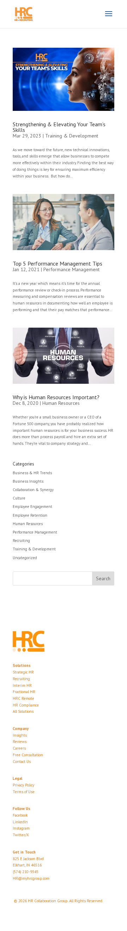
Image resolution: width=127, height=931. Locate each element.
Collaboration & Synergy (33, 489)
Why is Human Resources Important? (56, 397)
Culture (19, 498)
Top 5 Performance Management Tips (57, 263)
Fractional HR (24, 691)
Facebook (20, 815)
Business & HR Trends (32, 472)
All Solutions (23, 711)
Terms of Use (24, 791)
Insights (20, 735)
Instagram (21, 828)
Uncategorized (25, 557)
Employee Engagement (32, 506)
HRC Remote (23, 698)
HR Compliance (26, 705)
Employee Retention (30, 515)
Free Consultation (28, 754)
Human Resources (61, 403)
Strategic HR (23, 672)
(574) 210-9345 (25, 871)
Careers (19, 748)
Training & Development (71, 136)
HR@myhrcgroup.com (31, 878)
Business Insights (28, 481)
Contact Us (22, 761)
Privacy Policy (23, 785)
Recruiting (21, 540)
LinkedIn (20, 821)
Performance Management (71, 269)
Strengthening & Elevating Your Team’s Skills (59, 127)
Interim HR (22, 685)
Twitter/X (21, 834)
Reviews (19, 741)
